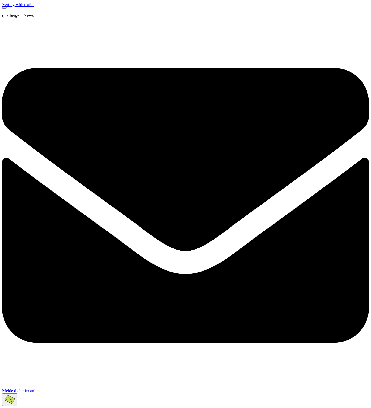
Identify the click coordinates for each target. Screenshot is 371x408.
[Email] (185, 387)
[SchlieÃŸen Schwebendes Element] (4, 8)
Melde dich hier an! (19, 390)
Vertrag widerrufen (18, 4)
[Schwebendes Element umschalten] (9, 399)
